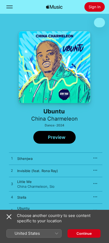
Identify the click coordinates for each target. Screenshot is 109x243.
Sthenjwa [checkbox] (25, 158)
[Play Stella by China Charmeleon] (12, 197)
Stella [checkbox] (21, 197)
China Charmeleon (54, 119)
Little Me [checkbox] (24, 182)
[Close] (9, 216)
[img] (54, 7)
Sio (51, 186)
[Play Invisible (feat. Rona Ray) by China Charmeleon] (12, 170)
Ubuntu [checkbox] (23, 208)
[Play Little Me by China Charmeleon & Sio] (12, 184)
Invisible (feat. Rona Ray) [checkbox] (37, 171)
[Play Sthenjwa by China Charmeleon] (12, 158)
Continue (84, 233)
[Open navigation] (9, 7)
